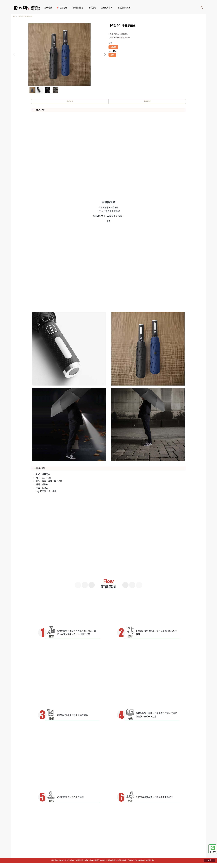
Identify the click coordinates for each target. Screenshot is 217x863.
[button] (105, 54)
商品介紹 (70, 101)
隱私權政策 (150, 860)
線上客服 (213, 852)
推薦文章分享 (106, 8)
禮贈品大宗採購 (124, 8)
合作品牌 (92, 8)
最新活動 (48, 8)
